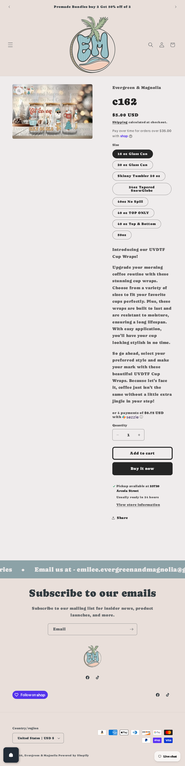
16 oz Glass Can (133, 154)
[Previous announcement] (9, 7)
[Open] (11, 755)
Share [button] (122, 518)
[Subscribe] (131, 629)
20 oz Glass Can (133, 165)
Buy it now (143, 468)
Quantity (119, 425)
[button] (10, 44)
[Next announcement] (176, 7)
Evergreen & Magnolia (41, 755)
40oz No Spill (130, 202)
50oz (122, 235)
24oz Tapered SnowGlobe (142, 189)
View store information (138, 505)
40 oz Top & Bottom (137, 224)
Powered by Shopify (73, 755)
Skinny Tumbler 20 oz (139, 176)
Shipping (120, 122)
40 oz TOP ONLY (133, 213)
